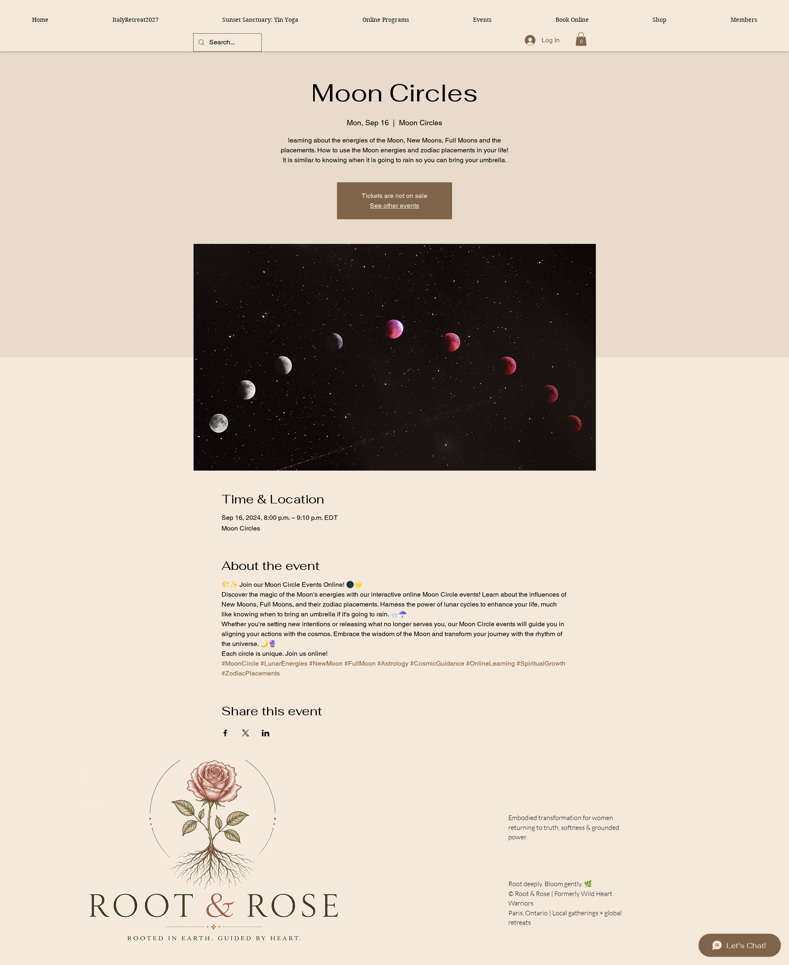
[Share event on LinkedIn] (266, 733)
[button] (581, 39)
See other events (394, 205)
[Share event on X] (245, 733)
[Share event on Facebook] (225, 733)
